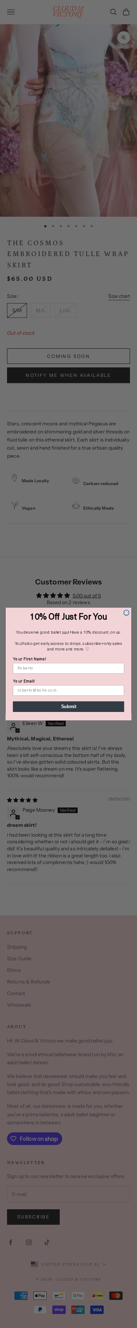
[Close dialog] (126, 612)
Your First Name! (29, 659)
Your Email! (24, 681)
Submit (68, 706)
